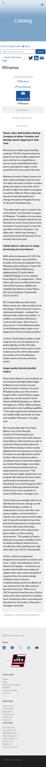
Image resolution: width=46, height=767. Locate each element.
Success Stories (10, 690)
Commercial (8, 706)
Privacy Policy (21, 615)
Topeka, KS (8, 744)
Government (8, 714)
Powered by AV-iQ (33, 615)
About (5, 679)
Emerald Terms (9, 615)
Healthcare (8, 717)
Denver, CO (8, 741)
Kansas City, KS (10, 747)
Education (7, 711)
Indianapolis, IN (10, 739)
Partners (6, 688)
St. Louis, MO (9, 727)
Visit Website (24, 86)
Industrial (7, 720)
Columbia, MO (9, 730)
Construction (8, 709)
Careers (6, 693)
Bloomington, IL (10, 736)
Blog (5, 682)
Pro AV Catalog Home (11, 46)
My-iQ (27, 46)
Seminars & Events (11, 685)
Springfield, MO (10, 733)
